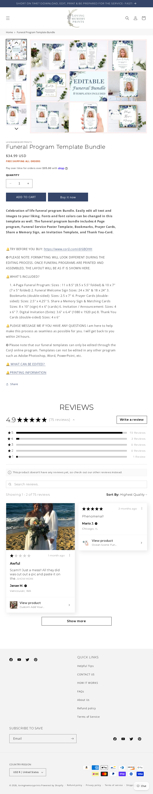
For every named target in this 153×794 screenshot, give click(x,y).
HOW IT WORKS (87, 683)
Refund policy (86, 708)
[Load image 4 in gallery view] (16, 115)
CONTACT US (86, 674)
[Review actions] (69, 555)
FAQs (80, 691)
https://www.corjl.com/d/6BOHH (68, 249)
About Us (83, 700)
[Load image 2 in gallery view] (16, 71)
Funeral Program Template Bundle (36, 32)
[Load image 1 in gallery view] (16, 49)
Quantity (12, 175)
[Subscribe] (72, 738)
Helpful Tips (85, 666)
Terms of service (114, 785)
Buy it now (68, 197)
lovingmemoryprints (29, 785)
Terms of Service (88, 716)
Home (9, 32)
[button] (8, 18)
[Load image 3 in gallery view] (16, 93)
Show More (25, 578)
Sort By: (112, 494)
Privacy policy (93, 785)
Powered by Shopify (52, 785)
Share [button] (14, 384)
